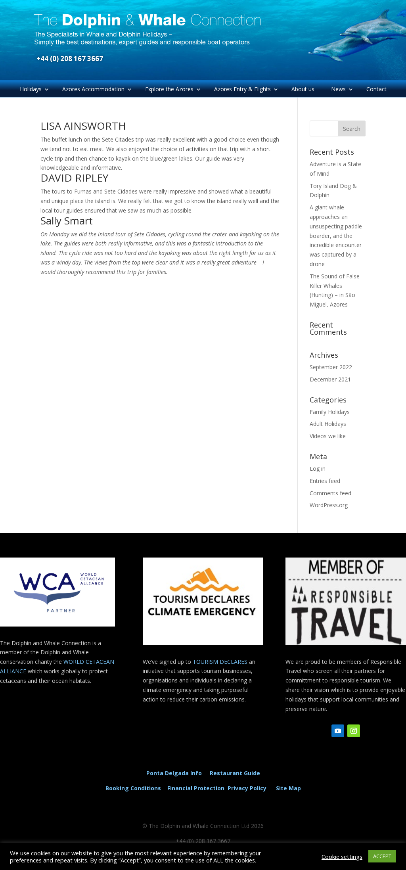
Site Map (288, 788)
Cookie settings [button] (342, 856)
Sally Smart (66, 220)
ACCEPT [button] (382, 856)
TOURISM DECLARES (220, 661)
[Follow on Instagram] (353, 730)
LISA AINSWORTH (83, 126)
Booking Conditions (133, 788)
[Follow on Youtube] (337, 730)
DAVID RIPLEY (74, 178)
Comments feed (330, 493)
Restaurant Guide (235, 773)
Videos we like (328, 436)
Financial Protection (195, 788)
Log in (318, 468)
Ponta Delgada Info (174, 773)
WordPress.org (329, 505)
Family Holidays (330, 412)
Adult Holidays (328, 423)
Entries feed (325, 481)
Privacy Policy (249, 788)
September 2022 (331, 367)
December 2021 (330, 379)
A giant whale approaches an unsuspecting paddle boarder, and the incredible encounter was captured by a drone (336, 235)
